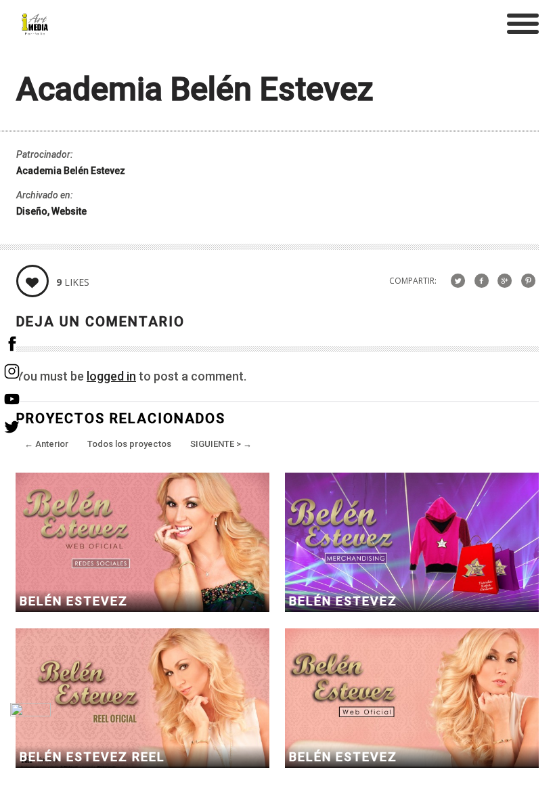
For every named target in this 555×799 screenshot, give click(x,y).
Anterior (46, 444)
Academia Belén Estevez (70, 170)
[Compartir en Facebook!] (481, 281)
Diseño (31, 211)
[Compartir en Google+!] (504, 281)
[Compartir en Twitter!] (457, 281)
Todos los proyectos (129, 444)
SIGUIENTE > (221, 444)
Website (69, 211)
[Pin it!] (528, 281)
